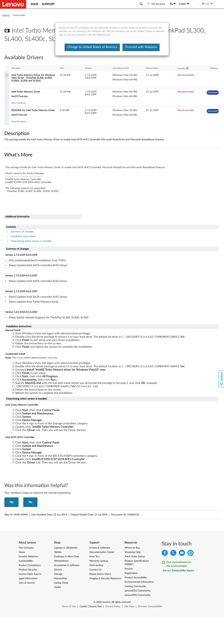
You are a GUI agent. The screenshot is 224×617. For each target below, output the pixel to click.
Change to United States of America (92, 47)
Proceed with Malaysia (141, 47)
